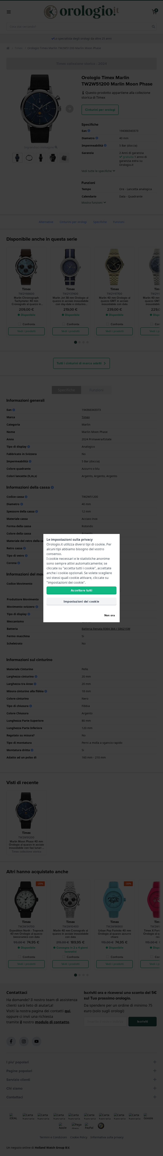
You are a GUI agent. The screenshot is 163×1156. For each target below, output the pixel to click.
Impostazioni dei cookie (81, 601)
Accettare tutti (81, 590)
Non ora (109, 615)
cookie (100, 544)
